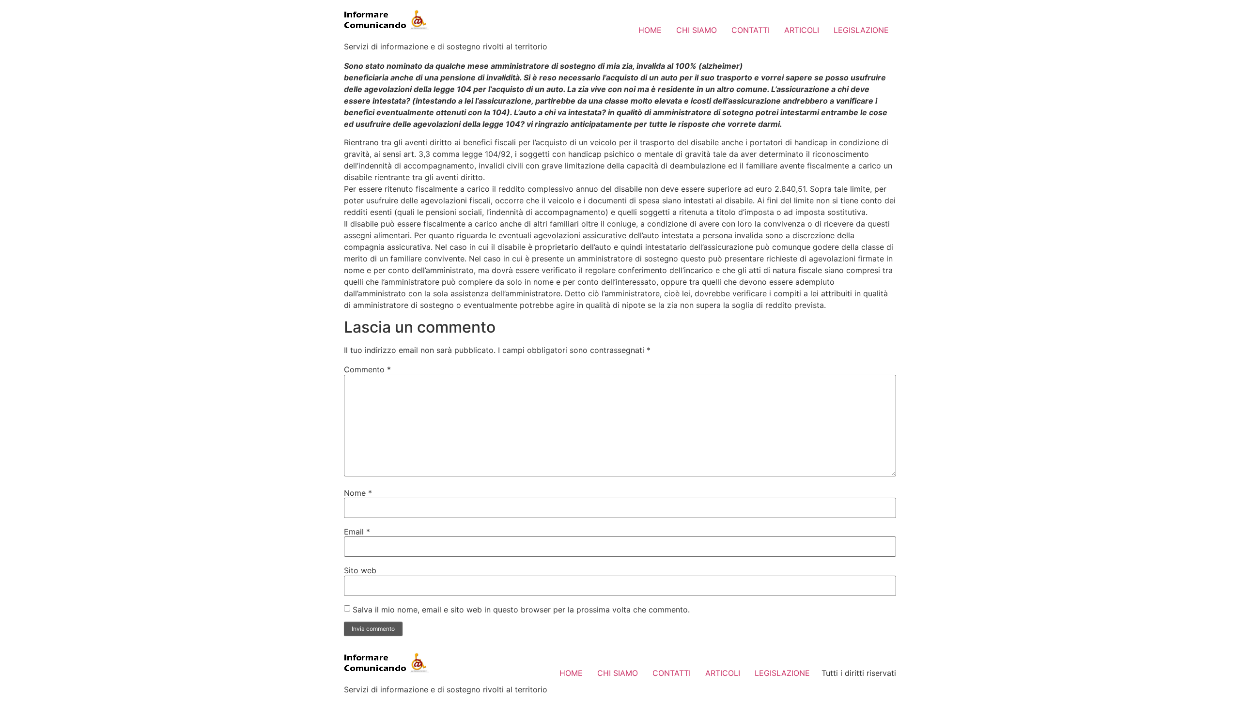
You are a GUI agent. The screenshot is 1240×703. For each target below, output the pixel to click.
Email (357, 531)
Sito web (360, 570)
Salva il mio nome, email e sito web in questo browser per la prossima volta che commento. (521, 609)
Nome (358, 493)
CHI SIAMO (696, 30)
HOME (650, 30)
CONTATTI (750, 30)
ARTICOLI (801, 30)
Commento (367, 369)
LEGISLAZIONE (861, 30)
